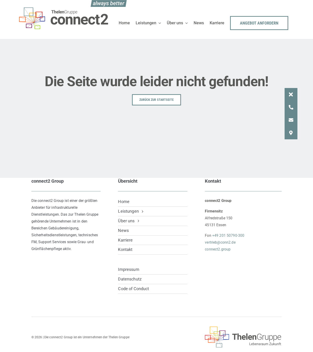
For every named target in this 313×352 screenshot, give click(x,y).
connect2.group (218, 249)
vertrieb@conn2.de (220, 242)
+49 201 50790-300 (228, 235)
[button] (291, 94)
